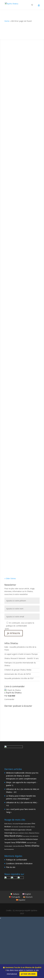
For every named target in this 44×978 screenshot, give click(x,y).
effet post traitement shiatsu (21, 833)
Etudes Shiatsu (12, 228)
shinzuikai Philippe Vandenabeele (21, 823)
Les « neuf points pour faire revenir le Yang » (19, 324)
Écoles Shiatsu (8, 823)
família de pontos (9, 849)
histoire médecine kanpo (28, 839)
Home (6, 21)
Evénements (12, 486)
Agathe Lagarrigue (16, 427)
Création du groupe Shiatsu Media (17, 670)
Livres (15, 430)
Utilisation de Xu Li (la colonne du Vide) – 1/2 (22, 273)
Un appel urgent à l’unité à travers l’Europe (21, 654)
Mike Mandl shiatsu (13, 836)
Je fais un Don (28, 974)
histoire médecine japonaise (15, 830)
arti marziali (15, 827)
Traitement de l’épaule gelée (20, 374)
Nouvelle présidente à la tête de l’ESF (19, 678)
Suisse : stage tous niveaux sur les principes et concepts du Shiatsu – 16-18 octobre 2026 (21, 478)
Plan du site (10, 867)
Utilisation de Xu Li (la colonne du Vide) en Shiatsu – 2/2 (22, 169)
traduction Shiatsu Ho (13, 839)
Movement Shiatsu (34, 833)
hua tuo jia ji (26, 836)
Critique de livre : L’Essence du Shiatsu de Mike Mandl (20, 424)
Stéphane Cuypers (16, 122)
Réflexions (17, 125)
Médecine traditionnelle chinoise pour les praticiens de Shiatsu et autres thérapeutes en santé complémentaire (22, 65)
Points (9, 175)
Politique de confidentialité (16, 860)
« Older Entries (10, 578)
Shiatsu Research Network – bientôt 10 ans (21, 658)
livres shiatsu (32, 845)
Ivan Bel (12, 71)
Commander (9, 699)
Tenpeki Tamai (9, 842)
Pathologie (11, 379)
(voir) (7, 629)
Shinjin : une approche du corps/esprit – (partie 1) (18, 118)
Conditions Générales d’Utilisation (19, 863)
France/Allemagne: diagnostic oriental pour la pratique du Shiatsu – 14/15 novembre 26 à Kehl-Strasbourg (21, 535)
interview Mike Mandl (18, 846)
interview (21, 842)
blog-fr (9, 125)
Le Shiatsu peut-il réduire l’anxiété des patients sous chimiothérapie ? (19, 221)
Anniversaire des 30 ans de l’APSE (17, 674)
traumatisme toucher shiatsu (27, 827)
